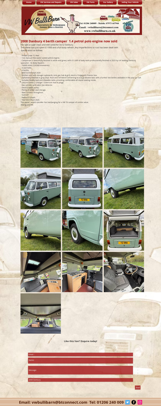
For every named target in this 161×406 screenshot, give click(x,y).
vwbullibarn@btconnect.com (59, 402)
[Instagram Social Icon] (140, 402)
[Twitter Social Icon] (127, 402)
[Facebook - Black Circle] (133, 402)
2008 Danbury (34, 376)
